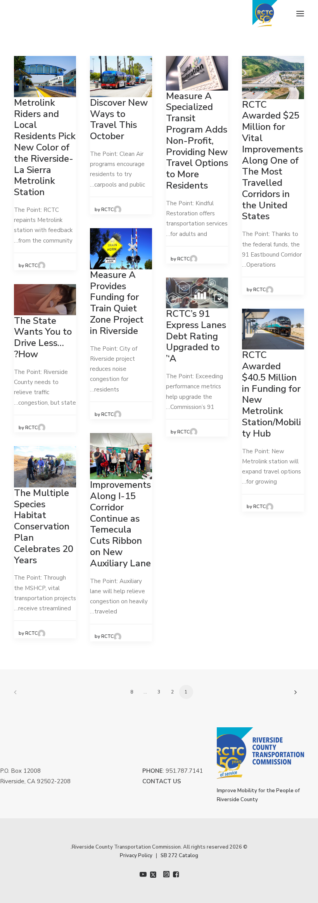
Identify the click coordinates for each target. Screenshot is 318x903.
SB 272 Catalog (179, 855)
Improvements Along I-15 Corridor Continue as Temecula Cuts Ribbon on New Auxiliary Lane (120, 524)
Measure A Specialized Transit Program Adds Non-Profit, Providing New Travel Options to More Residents (197, 141)
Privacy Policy (136, 855)
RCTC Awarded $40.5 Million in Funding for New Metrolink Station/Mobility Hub (271, 394)
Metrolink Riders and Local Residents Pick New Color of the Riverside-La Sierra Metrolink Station (45, 147)
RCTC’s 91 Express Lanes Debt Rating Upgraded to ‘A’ (196, 336)
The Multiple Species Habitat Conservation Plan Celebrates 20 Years (43, 526)
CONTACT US (161, 781)
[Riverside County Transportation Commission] (278, 13)
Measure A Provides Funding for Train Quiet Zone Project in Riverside (116, 303)
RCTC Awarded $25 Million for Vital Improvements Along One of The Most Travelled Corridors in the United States (272, 160)
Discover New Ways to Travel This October (119, 119)
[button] (300, 13)
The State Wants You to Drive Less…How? (43, 337)
